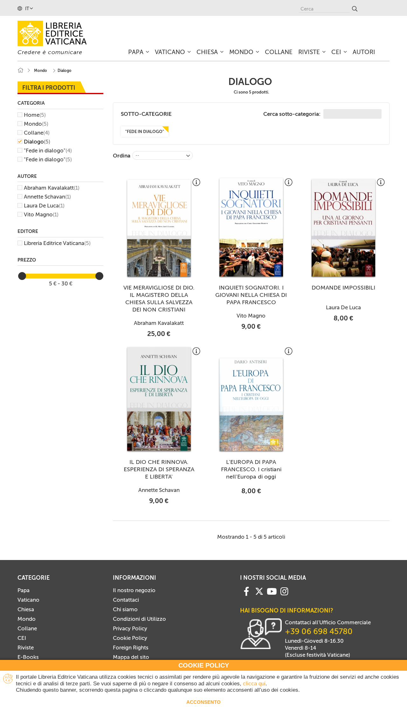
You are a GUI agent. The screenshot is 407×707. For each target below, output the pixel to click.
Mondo (36, 124)
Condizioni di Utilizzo (139, 619)
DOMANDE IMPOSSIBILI (343, 287)
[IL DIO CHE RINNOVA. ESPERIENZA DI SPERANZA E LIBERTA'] (159, 399)
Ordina (121, 155)
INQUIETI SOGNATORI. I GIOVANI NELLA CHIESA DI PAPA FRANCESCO (251, 295)
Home (35, 115)
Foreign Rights (130, 647)
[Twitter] (259, 591)
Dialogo (37, 141)
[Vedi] (196, 184)
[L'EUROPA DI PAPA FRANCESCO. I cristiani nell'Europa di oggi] (251, 404)
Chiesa (25, 609)
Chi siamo (125, 609)
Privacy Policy (130, 628)
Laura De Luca (44, 205)
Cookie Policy (130, 638)
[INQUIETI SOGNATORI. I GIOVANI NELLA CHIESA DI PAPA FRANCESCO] (251, 227)
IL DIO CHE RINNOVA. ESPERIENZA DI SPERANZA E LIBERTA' (159, 469)
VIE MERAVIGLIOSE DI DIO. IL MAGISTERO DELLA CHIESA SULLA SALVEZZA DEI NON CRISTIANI (159, 298)
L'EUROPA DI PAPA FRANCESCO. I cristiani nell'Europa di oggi (251, 469)
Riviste (25, 647)
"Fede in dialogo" (48, 150)
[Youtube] (272, 591)
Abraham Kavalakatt (51, 188)
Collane (37, 133)
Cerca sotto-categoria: (292, 114)
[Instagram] (284, 591)
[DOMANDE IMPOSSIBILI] (343, 227)
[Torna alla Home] (20, 70)
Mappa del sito (131, 657)
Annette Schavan (47, 196)
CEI (21, 638)
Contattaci (126, 600)
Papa (23, 590)
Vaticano (28, 600)
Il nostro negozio (134, 590)
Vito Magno (41, 214)
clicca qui (254, 684)
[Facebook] (246, 591)
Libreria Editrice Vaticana (57, 243)
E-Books (28, 657)
